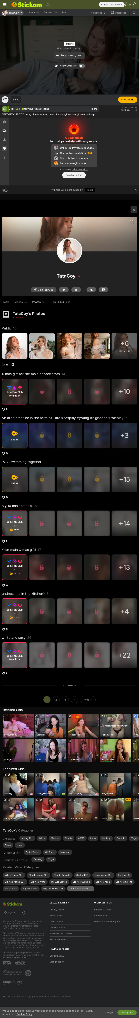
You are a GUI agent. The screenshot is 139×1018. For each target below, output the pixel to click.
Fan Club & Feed (61, 302)
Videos (34, 12)
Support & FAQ (57, 956)
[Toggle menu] (4, 4)
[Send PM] (103, 289)
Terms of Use (56, 916)
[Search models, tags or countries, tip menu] (134, 12)
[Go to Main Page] (26, 4)
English (11, 912)
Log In (130, 4)
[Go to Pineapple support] (28, 973)
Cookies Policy (57, 927)
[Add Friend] (91, 289)
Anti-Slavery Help (58, 939)
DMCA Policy (56, 921)
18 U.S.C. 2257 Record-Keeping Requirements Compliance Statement (37, 996)
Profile (5, 302)
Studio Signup (101, 916)
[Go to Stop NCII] (13, 983)
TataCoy (9, 830)
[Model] (134, 209)
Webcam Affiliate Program (107, 921)
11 (7, 364)
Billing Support (57, 962)
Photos (51, 12)
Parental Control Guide (61, 933)
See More (68, 685)
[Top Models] (48, 4)
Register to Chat (74, 175)
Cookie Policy (24, 1014)
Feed (64, 12)
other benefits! (80, 169)
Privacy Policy (57, 910)
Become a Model (102, 910)
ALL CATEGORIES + (81, 888)
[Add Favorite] (5, 99)
